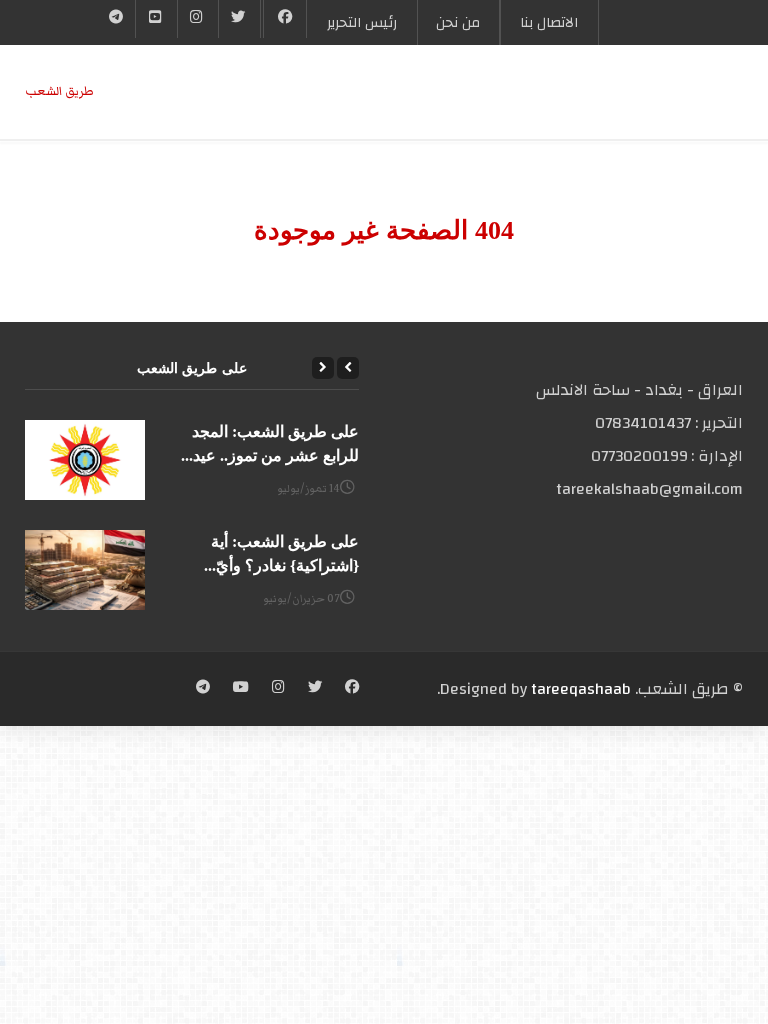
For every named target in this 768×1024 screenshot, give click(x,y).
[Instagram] (278, 689)
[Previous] (348, 368)
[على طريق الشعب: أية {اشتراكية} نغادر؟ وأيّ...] (85, 570)
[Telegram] (116, 19)
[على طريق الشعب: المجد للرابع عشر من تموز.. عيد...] (85, 460)
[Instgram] (198, 19)
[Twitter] (239, 19)
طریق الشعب (59, 91)
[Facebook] (285, 19)
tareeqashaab (581, 689)
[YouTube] (156, 19)
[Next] (323, 368)
